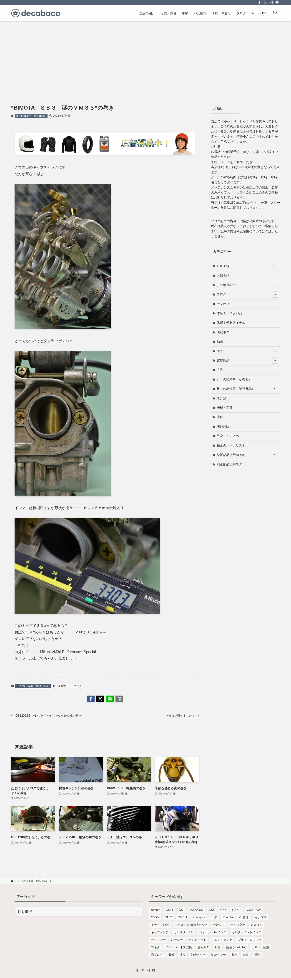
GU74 (168, 917)
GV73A (182, 917)
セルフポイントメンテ (246, 932)
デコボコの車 (226, 285)
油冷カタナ (198, 954)
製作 (234, 954)
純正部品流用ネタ (229, 464)
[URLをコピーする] (119, 699)
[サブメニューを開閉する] (275, 266)
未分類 (221, 398)
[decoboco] (35, 13)
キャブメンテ (160, 932)
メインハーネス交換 (178, 947)
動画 (220, 341)
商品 (220, 351)
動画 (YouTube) (236, 947)
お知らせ (223, 275)
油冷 (183, 954)
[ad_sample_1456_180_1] (105, 153)
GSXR (155, 917)
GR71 (169, 910)
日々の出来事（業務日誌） (31, 115)
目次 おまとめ (228, 436)
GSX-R (236, 910)
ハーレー (177, 939)
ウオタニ (219, 925)
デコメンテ (158, 939)
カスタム (256, 925)
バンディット (197, 939)
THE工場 (223, 266)
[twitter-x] (265, 2)
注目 (220, 417)
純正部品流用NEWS (231, 455)
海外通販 (223, 426)
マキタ (155, 947)
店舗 (266, 947)
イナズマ (261, 917)
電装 (257, 954)
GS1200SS (195, 910)
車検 (246, 954)
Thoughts (199, 917)
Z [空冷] (244, 917)
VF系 (214, 917)
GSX (223, 910)
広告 (220, 370)
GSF (212, 910)
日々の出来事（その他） (234, 379)
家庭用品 (223, 360)
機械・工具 (225, 407)
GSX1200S (254, 910)
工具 (255, 947)
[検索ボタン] (275, 13)
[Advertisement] (145, 55)
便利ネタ (223, 332)
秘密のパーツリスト (231, 445)
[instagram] (271, 2)
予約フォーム (220, 162)
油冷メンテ (218, 954)
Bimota (62, 686)
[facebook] (259, 2)
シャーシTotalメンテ (212, 932)
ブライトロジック (249, 939)
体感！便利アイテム (231, 322)
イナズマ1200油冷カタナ (191, 925)
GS (181, 910)
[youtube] (277, 2)
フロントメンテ (222, 939)
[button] (91, 699)
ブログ (221, 294)
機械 (171, 954)
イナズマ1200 (160, 925)
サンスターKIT (184, 932)
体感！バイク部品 (229, 313)
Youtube (228, 917)
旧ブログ (76, 686)
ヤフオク (223, 304)
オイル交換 (237, 925)
